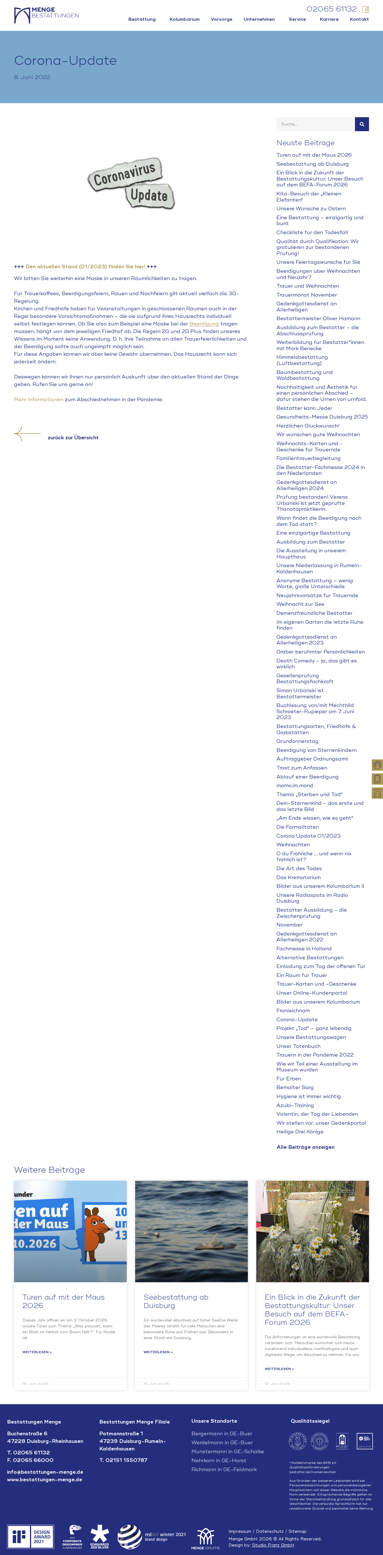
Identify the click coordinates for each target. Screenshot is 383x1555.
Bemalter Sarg (295, 1087)
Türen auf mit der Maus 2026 (314, 155)
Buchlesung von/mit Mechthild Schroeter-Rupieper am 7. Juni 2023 (315, 711)
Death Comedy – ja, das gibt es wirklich (316, 664)
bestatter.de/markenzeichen (312, 1472)
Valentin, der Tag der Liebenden (317, 1114)
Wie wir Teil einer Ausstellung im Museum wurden (317, 1067)
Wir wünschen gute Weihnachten (318, 434)
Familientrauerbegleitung (308, 458)
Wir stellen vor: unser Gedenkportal (321, 1123)
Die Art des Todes (299, 868)
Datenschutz (270, 1531)
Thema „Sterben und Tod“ (309, 794)
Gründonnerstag (297, 741)
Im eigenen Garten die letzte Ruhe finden (319, 625)
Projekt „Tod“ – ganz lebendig (314, 1028)
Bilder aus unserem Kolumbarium (318, 1002)
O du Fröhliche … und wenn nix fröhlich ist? (314, 857)
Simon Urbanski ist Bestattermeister (300, 693)
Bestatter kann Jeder (304, 408)
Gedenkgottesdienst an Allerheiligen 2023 (306, 640)
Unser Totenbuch (298, 1046)
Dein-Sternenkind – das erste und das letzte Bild (320, 806)
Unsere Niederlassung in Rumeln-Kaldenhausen (319, 568)
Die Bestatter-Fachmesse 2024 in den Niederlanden (320, 470)
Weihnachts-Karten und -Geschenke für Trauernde (309, 446)
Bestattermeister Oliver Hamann (318, 318)
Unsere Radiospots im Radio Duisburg (312, 898)
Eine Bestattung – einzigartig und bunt (320, 220)
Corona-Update (297, 1019)
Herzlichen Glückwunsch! (308, 426)
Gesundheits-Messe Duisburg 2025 (322, 417)
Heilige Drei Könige (300, 1132)
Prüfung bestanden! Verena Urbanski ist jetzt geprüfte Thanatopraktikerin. (312, 503)
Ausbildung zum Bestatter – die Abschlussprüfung (317, 330)
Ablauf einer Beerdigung (307, 777)
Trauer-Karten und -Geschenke (316, 984)
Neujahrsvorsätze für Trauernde (317, 595)
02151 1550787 (126, 1460)
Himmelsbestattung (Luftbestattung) (302, 360)
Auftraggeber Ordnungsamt (312, 759)
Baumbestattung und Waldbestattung (304, 375)
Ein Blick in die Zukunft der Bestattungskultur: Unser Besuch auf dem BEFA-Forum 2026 (319, 179)
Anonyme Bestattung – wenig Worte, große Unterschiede (314, 583)
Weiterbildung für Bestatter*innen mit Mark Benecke (320, 345)
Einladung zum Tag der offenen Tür (320, 966)
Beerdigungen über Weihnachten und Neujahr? (318, 274)
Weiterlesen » (37, 1352)
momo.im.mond (294, 785)
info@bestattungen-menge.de (45, 1472)
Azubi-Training (295, 1105)
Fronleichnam (293, 1011)
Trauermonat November (306, 295)
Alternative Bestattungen (309, 958)
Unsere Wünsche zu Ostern (311, 208)
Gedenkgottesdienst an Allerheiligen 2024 (306, 485)
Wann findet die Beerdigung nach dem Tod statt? (318, 521)
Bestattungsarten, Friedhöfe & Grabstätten (316, 729)
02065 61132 (331, 9)
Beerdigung (204, 324)
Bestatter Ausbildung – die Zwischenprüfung (311, 913)
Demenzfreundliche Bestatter (314, 613)
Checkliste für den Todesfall (312, 232)
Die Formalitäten (297, 827)
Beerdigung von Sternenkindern (316, 750)
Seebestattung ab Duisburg (312, 164)
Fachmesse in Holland (304, 949)
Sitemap (297, 1531)
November (289, 925)
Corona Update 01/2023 (308, 836)
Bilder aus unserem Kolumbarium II (320, 886)
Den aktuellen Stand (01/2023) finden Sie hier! (85, 267)
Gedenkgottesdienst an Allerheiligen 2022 (306, 937)
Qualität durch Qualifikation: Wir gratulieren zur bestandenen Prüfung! (317, 247)
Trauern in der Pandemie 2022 (315, 1055)
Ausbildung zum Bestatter (310, 542)
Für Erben (288, 1079)
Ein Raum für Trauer (301, 975)
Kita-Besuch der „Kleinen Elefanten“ (308, 197)
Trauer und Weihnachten (307, 286)
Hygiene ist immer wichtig (308, 1096)
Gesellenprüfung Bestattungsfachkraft (305, 679)
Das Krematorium (298, 877)
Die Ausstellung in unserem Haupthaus (311, 553)
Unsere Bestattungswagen (311, 1037)
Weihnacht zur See (300, 604)
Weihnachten (293, 845)
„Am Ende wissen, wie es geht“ (315, 818)
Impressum (240, 1531)
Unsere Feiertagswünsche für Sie (318, 262)
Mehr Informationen (38, 399)
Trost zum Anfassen (301, 768)
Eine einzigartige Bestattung (313, 533)
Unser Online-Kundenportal (311, 993)
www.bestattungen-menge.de (44, 1480)
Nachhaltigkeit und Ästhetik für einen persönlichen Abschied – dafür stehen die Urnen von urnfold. (321, 393)
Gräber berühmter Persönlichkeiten (320, 652)
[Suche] (362, 124)
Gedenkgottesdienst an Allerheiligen (306, 307)
